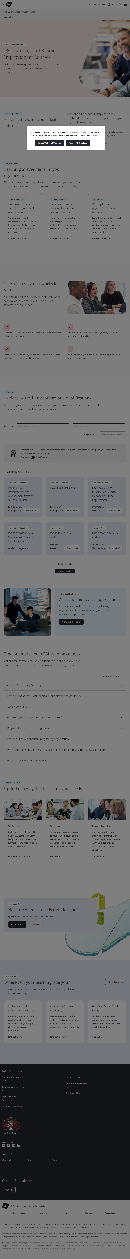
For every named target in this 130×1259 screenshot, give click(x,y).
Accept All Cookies (78, 143)
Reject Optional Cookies (49, 143)
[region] (66, 138)
